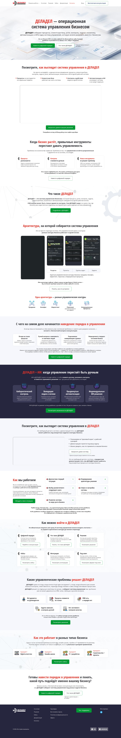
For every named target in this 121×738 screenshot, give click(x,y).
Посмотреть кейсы (28, 563)
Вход (82, 3)
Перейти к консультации (30, 545)
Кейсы (56, 3)
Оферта (52, 718)
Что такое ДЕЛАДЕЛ (65, 46)
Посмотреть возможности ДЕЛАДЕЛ (60, 410)
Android (104, 729)
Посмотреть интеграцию (60, 563)
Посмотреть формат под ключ (91, 563)
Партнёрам (53, 709)
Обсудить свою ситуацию (24, 501)
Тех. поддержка (84, 710)
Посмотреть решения (88, 545)
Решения (50, 3)
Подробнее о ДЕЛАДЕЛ (60, 210)
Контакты (72, 3)
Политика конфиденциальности (59, 715)
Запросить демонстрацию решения (60, 127)
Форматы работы (34, 3)
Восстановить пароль (56, 712)
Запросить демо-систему (79, 452)
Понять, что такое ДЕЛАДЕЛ (61, 545)
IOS (95, 729)
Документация (64, 3)
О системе (43, 3)
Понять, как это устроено (60, 289)
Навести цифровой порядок (43, 46)
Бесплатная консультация (97, 3)
